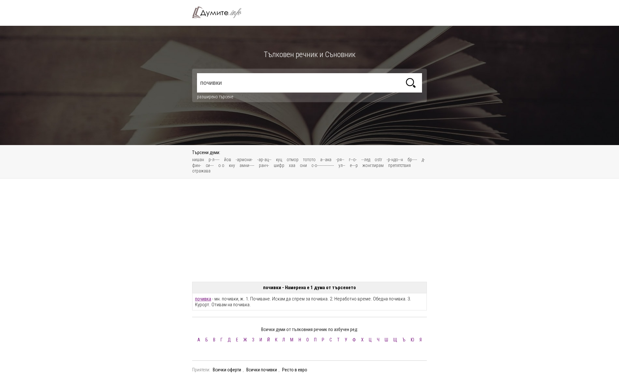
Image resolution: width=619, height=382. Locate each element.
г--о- (353, 159)
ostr (378, 159)
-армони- (244, 159)
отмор (293, 159)
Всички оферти (227, 369)
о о (221, 165)
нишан (198, 159)
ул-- (342, 165)
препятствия (399, 165)
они (303, 165)
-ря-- (340, 159)
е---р (354, 165)
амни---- (247, 165)
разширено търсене (215, 96)
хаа (292, 165)
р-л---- (214, 159)
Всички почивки (261, 369)
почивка (203, 299)
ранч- (264, 165)
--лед (365, 159)
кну (232, 165)
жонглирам (373, 165)
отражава (201, 170)
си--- (210, 165)
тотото (309, 159)
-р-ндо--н (395, 159)
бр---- (412, 159)
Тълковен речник (220, 12)
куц (279, 159)
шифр (279, 165)
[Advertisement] (309, 230)
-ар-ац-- (264, 159)
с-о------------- (322, 165)
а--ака (325, 159)
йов (227, 159)
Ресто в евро (294, 369)
